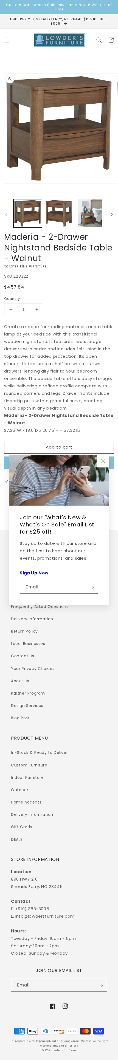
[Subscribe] (92, 587)
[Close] (103, 461)
